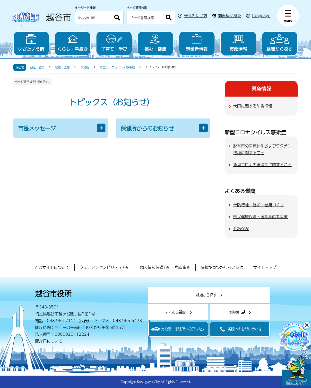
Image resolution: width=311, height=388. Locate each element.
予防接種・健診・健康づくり (258, 205)
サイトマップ (264, 267)
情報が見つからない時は (221, 267)
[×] (296, 371)
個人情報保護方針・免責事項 (165, 267)
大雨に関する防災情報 (252, 106)
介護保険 (241, 229)
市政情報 (238, 48)
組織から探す (280, 48)
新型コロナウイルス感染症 (117, 67)
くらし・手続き (72, 48)
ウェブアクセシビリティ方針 (104, 267)
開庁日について (48, 341)
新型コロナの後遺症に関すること (262, 165)
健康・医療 (62, 67)
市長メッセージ (37, 128)
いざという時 (31, 48)
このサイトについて (52, 267)
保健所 (84, 67)
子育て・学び (114, 48)
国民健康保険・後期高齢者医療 (260, 217)
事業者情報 (197, 48)
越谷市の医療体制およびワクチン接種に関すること (262, 149)
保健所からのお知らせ (147, 128)
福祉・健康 (155, 48)
